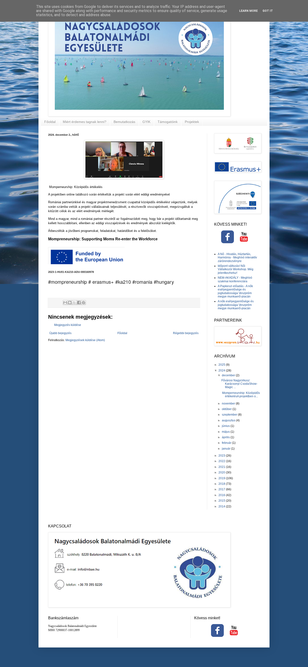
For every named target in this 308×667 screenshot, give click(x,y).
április (226, 437)
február (227, 443)
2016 (222, 495)
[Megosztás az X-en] (74, 302)
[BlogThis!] (69, 302)
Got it (268, 11)
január (226, 448)
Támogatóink (168, 122)
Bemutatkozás (124, 122)
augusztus (229, 420)
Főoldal (50, 122)
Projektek (192, 122)
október (227, 409)
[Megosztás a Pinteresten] (83, 302)
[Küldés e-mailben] (65, 302)
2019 (222, 478)
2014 (222, 506)
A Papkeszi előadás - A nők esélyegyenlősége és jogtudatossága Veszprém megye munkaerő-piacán (235, 291)
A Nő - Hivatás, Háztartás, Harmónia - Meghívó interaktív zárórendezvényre (237, 257)
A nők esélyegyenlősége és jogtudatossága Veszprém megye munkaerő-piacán (236, 305)
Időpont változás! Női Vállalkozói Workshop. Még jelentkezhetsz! (235, 269)
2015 (222, 500)
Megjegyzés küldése (67, 325)
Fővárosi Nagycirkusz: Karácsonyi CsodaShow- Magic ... (239, 384)
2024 (222, 370)
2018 (222, 483)
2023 (222, 455)
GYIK (146, 122)
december (229, 375)
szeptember (230, 414)
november (229, 403)
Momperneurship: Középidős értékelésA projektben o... (240, 394)
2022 (222, 461)
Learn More (248, 11)
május (226, 431)
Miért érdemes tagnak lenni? (84, 122)
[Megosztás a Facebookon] (79, 302)
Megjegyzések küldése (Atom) (85, 340)
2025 (222, 364)
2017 (222, 489)
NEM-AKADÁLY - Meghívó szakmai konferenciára (235, 279)
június (226, 426)
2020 (222, 472)
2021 (222, 467)
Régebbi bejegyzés (186, 333)
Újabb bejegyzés (60, 333)
